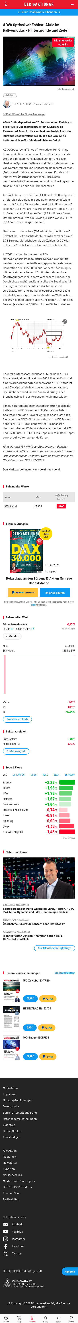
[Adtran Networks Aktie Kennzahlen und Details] (39, 675)
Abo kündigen (11, 1137)
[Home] (45, 1318)
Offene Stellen (12, 1131)
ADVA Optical (10, 95)
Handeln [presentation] (70, 1271)
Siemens (7, 799)
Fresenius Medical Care (15, 810)
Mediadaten (10, 1088)
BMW (5, 793)
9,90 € (30, 1027)
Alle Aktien (10, 1150)
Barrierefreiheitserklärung (20, 1112)
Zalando (7, 782)
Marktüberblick (12, 1174)
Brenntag (8, 821)
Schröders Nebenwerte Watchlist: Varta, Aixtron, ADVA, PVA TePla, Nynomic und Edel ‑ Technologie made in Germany (39, 910)
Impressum (10, 1094)
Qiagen (6, 826)
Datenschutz (11, 1106)
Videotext (9, 1124)
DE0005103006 (23, 628)
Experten (9, 1168)
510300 (7, 628)
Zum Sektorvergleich (16, 751)
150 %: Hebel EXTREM (36, 980)
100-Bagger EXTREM (36, 1037)
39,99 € (30, 998)
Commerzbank (11, 804)
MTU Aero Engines (13, 832)
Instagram (18, 1238)
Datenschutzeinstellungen (20, 1118)
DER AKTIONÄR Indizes (17, 1187)
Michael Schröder (43, 103)
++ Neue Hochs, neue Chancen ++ (39, 12)
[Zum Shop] (19, 1318)
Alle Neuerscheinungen (65, 972)
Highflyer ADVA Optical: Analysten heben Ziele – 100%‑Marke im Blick (33, 937)
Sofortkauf (29, 592)
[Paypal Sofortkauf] (47, 998)
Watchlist (13, 636)
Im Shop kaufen (55, 592)
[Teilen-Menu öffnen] (58, 1318)
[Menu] (73, 4)
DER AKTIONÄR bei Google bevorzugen (24, 114)
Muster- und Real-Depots (19, 1181)
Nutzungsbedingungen (17, 1100)
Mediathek (9, 1156)
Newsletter (10, 1162)
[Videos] (6, 1318)
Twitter (16, 1253)
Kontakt (17, 1224)
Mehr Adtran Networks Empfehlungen (54, 948)
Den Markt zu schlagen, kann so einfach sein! (31, 469)
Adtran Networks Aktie (15, 624)
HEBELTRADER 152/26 (37, 1008)
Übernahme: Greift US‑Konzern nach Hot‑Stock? (34, 923)
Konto (33, 604)
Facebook (18, 1246)
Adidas (6, 788)
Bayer (6, 815)
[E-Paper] (32, 1318)
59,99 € (30, 1056)
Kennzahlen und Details (17, 719)
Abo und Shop (11, 1193)
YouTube (17, 1231)
